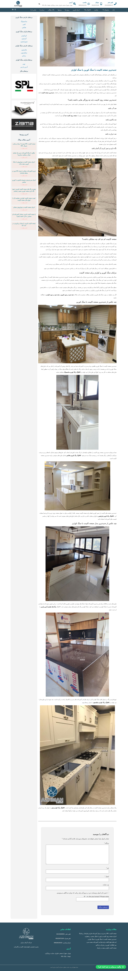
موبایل (97, 2)
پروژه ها (67, 10)
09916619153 (58, 942)
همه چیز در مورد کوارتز (52, 295)
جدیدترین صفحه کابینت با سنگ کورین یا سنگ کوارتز (102, 939)
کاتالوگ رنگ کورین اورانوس (106, 516)
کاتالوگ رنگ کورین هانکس (73, 455)
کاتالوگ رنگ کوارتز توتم (58, 808)
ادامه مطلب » (24, 148)
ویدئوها (59, 10)
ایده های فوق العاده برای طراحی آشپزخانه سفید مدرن (101, 942)
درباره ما (42, 10)
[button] (111, 967)
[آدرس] (74, 4)
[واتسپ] (88, 4)
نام (107, 868)
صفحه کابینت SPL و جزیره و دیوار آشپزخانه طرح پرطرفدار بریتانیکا (97, 933)
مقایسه (96, 10)
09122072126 (60, 938)
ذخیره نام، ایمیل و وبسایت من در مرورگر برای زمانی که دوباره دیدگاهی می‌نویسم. (82, 893)
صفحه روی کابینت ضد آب (70, 115)
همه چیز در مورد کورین (67, 295)
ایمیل (107, 876)
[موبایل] (101, 4)
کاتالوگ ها (88, 10)
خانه (113, 10)
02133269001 (60, 934)
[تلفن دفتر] (115, 4)
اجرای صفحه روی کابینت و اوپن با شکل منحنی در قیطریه (100, 936)
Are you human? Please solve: (98, 896)
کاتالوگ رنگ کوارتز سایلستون (101, 702)
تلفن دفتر (110, 2)
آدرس (70, 2)
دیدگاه (106, 843)
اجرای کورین (76, 10)
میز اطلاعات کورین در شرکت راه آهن (106, 945)
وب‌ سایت (106, 884)
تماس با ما (33, 10)
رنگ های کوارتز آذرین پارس (48, 607)
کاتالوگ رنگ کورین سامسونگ (72, 372)
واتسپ (84, 2)
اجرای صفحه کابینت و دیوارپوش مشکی (24, 207)
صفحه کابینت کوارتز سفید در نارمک (106, 948)
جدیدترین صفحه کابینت (47, 92)
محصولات (106, 10)
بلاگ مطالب (51, 10)
